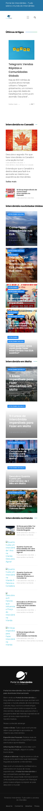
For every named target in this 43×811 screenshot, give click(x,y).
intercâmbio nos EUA (16, 214)
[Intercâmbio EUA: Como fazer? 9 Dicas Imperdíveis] (21, 296)
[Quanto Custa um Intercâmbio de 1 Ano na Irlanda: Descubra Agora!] (10, 552)
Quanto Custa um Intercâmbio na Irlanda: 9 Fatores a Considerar (25, 575)
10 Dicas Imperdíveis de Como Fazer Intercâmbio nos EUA (21, 326)
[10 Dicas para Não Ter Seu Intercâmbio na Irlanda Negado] (10, 530)
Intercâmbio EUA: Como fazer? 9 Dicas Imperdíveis (21, 301)
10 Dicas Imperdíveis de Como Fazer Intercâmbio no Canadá (27, 192)
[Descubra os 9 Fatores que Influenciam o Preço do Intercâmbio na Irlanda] (10, 607)
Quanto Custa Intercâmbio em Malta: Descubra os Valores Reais (20, 505)
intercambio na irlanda (25, 535)
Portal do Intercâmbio (17, 238)
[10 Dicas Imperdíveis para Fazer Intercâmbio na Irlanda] (10, 636)
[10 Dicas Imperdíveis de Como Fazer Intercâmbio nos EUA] (21, 321)
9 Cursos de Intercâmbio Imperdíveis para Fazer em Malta (21, 421)
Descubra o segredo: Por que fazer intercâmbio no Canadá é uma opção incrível (20, 157)
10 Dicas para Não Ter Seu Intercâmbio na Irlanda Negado (26, 528)
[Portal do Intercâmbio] (13, 17)
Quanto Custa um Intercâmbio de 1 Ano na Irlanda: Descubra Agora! (26, 549)
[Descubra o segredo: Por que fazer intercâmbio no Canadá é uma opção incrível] (21, 140)
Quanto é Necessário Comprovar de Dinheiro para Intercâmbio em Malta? (21, 453)
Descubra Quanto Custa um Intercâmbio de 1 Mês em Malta (19, 480)
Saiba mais (11, 182)
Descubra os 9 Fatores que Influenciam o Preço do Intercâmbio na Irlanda (26, 605)
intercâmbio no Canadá (24, 165)
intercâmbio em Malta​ (16, 369)
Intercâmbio (10, 165)
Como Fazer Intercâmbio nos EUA (20, 230)
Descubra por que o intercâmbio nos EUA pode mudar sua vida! (21, 264)
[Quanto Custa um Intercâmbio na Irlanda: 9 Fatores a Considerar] (10, 577)
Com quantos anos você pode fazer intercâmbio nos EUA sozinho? (21, 349)
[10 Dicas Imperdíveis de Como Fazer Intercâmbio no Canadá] (10, 193)
